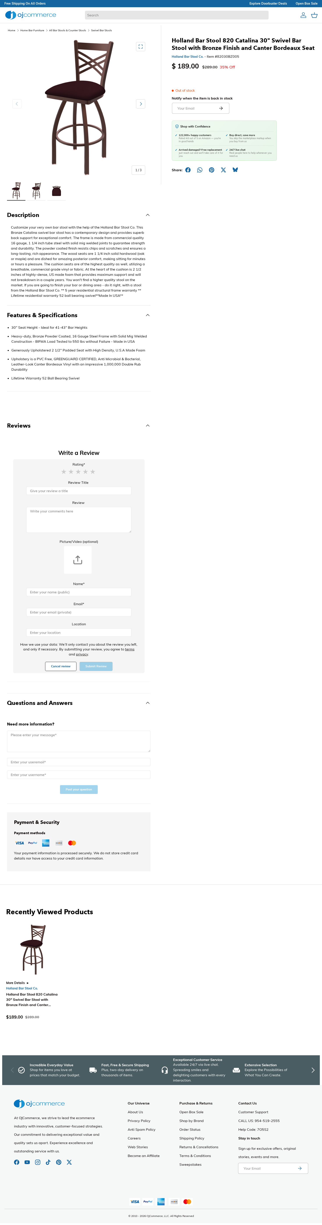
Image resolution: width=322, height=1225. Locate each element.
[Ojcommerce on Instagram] (38, 1160)
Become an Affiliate (144, 1155)
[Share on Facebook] (188, 170)
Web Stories (138, 1147)
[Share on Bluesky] (235, 170)
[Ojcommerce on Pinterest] (59, 1160)
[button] (63, 471)
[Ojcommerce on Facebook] (17, 1160)
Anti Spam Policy (142, 1129)
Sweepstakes (190, 1164)
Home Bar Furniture (32, 30)
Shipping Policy (191, 1138)
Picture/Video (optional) (79, 541)
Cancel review (61, 666)
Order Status (189, 1129)
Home (11, 30)
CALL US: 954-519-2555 (259, 1120)
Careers (134, 1138)
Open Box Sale (191, 1112)
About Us (135, 1112)
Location (79, 624)
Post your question (79, 789)
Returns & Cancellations (198, 1147)
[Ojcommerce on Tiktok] (48, 1160)
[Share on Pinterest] (211, 170)
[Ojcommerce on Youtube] (27, 1160)
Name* (79, 584)
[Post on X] (223, 170)
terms (129, 649)
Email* (79, 604)
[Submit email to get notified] (220, 108)
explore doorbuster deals (268, 3)
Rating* (79, 464)
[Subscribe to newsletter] (299, 1168)
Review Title (78, 482)
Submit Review (96, 666)
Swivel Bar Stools (101, 30)
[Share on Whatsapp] (200, 170)
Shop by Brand (191, 1120)
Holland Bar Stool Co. (187, 57)
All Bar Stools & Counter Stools (67, 30)
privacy (82, 654)
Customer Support (253, 1112)
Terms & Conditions (195, 1155)
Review (78, 502)
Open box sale (307, 3)
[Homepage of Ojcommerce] (30, 15)
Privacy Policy (139, 1120)
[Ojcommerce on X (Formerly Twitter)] (69, 1160)
